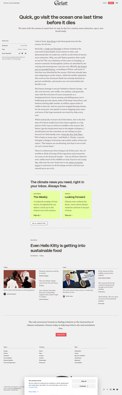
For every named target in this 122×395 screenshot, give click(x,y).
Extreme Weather (8, 360)
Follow (105, 3)
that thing (51, 41)
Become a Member (80, 355)
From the (71, 134)
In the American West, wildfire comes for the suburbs (105, 273)
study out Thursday (53, 49)
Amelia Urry (5, 40)
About (41, 351)
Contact (41, 355)
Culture (41, 255)
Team (40, 353)
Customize (83, 386)
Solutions (6, 355)
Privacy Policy (14, 389)
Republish (77, 360)
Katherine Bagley (43, 275)
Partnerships (42, 360)
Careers (41, 358)
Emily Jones (69, 296)
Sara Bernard (34, 255)
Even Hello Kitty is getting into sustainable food (58, 248)
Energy (5, 351)
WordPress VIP (17, 388)
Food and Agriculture (9, 362)
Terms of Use (7, 389)
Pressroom (42, 362)
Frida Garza (101, 291)
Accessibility (78, 362)
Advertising (78, 358)
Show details (32, 391)
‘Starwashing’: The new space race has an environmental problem (108, 299)
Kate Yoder (101, 303)
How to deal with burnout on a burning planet (19, 290)
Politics (6, 353)
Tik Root (41, 285)
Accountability (8, 358)
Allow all (83, 381)
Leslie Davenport (11, 294)
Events (76, 353)
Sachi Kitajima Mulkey (104, 278)
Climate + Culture (22, 49)
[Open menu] (116, 3)
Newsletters (78, 351)
